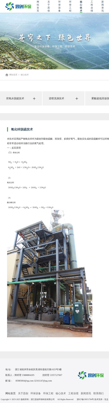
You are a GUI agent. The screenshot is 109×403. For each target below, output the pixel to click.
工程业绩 (73, 393)
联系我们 (98, 393)
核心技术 (25, 75)
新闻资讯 (86, 393)
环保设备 (36, 393)
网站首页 (13, 75)
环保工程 (48, 393)
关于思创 (23, 393)
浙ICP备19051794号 (85, 399)
